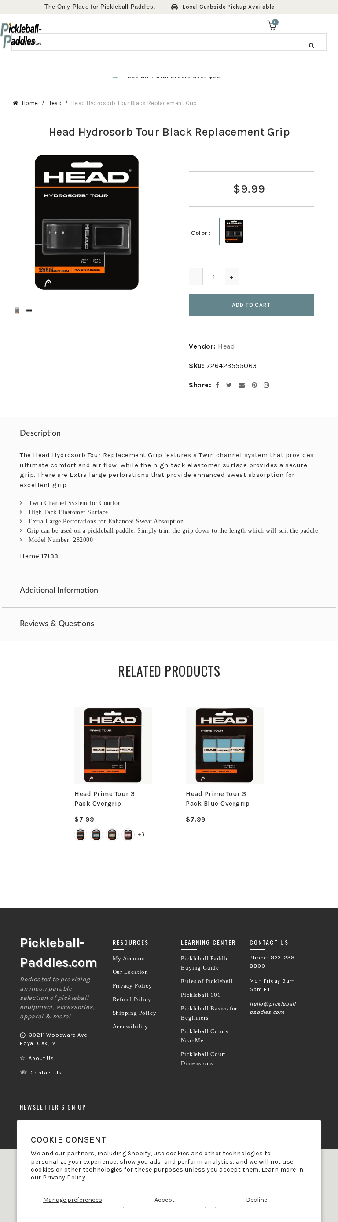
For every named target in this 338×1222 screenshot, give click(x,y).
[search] (169, 42)
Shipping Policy (135, 1013)
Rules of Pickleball (207, 981)
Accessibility (130, 1027)
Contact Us (46, 1073)
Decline (256, 1200)
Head (55, 103)
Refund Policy (132, 999)
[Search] (312, 45)
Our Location (131, 972)
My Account (129, 958)
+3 (141, 834)
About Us (41, 1058)
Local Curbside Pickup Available (229, 7)
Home (30, 103)
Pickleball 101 (200, 995)
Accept (164, 1200)
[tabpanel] (113, 779)
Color (199, 233)
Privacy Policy (64, 1177)
